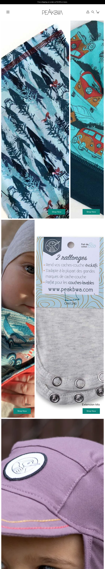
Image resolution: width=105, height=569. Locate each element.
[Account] (88, 12)
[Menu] (8, 12)
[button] (92, 11)
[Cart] (98, 12)
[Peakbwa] (52, 11)
